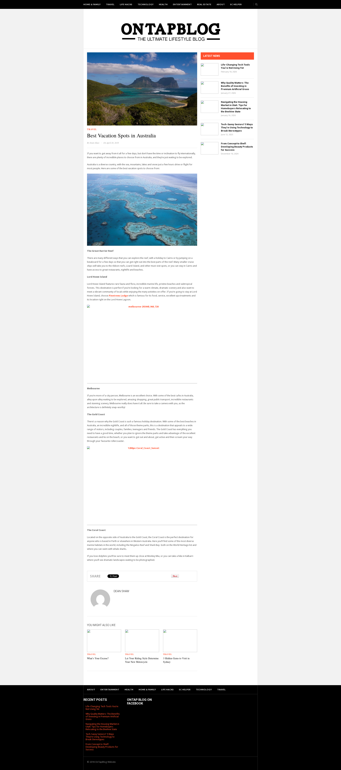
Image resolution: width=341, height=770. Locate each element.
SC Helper (236, 4)
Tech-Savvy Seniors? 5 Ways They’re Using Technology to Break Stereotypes (237, 127)
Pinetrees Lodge (118, 295)
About (221, 4)
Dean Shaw (94, 142)
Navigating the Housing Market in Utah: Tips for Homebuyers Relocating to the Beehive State (102, 727)
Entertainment (182, 4)
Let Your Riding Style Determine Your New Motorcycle (142, 660)
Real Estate (204, 4)
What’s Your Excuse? (98, 658)
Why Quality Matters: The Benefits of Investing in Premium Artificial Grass (235, 86)
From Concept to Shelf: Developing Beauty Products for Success (237, 146)
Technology (146, 4)
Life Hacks (126, 4)
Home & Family (92, 4)
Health (163, 4)
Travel (110, 4)
